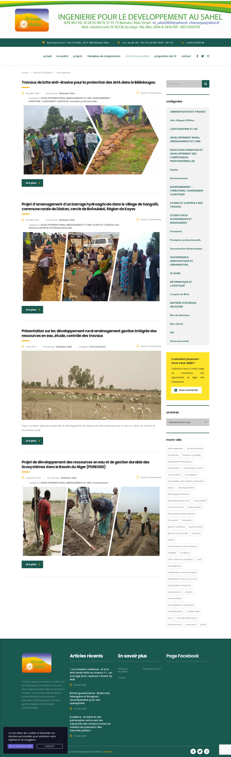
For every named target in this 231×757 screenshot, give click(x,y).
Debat (171, 487)
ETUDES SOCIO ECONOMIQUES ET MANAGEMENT (181, 219)
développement (186, 487)
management (174, 565)
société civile (193, 611)
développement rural (179, 500)
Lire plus (31, 183)
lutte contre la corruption (180, 559)
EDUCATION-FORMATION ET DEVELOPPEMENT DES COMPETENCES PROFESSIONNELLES (186, 155)
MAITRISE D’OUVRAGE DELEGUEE (183, 305)
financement (194, 507)
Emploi (174, 169)
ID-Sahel (196, 533)
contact (186, 56)
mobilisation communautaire (182, 572)
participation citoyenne (179, 585)
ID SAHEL (175, 273)
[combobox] (187, 422)
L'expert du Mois (179, 294)
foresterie (173, 520)
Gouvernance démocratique (186, 248)
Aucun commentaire (151, 92)
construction (174, 474)
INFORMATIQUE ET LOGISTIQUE (181, 284)
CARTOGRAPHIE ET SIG (184, 129)
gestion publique (176, 526)
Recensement (174, 598)
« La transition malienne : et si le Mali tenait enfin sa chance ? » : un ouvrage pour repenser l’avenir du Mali (91, 674)
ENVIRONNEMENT (176, 507)
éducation (191, 624)
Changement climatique (180, 461)
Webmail (107, 751)
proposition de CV (165, 56)
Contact (122, 677)
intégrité (172, 552)
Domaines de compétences (103, 56)
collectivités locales (193, 468)
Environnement (179, 178)
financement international (181, 513)
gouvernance (196, 526)
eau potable (200, 500)
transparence (175, 624)
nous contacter (188, 390)
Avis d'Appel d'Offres (182, 120)
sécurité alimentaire (187, 617)
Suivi (170, 617)
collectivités (174, 468)
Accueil (25, 72)
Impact (171, 539)
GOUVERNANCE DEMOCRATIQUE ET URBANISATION (181, 261)
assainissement (195, 448)
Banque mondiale (192, 454)
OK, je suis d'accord (20, 746)
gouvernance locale (178, 533)
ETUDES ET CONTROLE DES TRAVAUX (186, 205)
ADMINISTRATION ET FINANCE (187, 111)
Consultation (190, 474)
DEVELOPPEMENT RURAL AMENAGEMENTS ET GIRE (185, 139)
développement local (178, 494)
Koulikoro (185, 552)
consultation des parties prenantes (186, 481)
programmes (174, 591)
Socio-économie (179, 341)
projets (77, 56)
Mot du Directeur (179, 315)
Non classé (176, 323)
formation (187, 520)
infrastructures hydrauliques (182, 546)
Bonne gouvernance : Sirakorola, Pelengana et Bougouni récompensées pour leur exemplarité (90, 698)
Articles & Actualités (123, 670)
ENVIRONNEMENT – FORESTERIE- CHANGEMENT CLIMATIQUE (187, 191)
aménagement (175, 448)
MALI (199, 559)
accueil (47, 56)
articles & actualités (137, 56)
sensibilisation (175, 611)
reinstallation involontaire (181, 604)
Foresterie (176, 231)
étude (203, 624)
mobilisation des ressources (182, 578)
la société (62, 56)
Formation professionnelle (185, 240)
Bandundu (173, 454)
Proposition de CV (152, 669)
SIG (172, 332)
